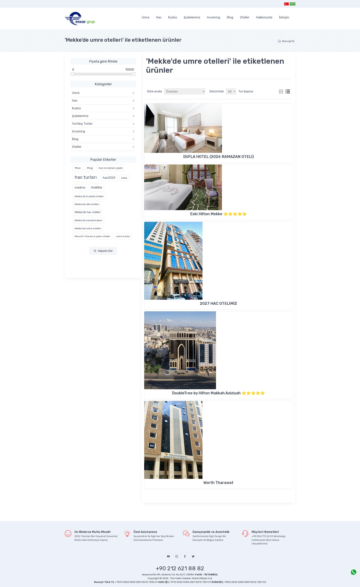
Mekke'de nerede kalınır (88, 220)
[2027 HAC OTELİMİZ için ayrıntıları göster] (218, 261)
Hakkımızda (264, 17)
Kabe (124, 177)
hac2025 (109, 178)
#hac (78, 167)
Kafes (281, 91)
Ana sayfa (288, 41)
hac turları (86, 177)
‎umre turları (123, 236)
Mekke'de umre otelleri (88, 228)
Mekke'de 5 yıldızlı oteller (89, 196)
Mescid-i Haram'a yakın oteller (92, 236)
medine (80, 187)
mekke (96, 187)
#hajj (90, 167)
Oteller (244, 17)
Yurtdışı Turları (103, 123)
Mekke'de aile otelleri (87, 204)
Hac (158, 17)
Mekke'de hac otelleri (87, 212)
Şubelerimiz (192, 17)
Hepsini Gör (105, 251)
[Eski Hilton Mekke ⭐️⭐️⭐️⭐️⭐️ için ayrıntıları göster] (218, 187)
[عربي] (292, 3)
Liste (287, 91)
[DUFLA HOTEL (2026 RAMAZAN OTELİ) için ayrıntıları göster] (218, 128)
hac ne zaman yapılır (111, 167)
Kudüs (172, 17)
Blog (230, 17)
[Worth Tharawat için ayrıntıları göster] (218, 440)
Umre (145, 17)
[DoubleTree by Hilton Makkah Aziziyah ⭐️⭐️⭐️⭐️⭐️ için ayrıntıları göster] (218, 350)
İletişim (284, 17)
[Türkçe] (286, 3)
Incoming (213, 17)
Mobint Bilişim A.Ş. (202, 578)
